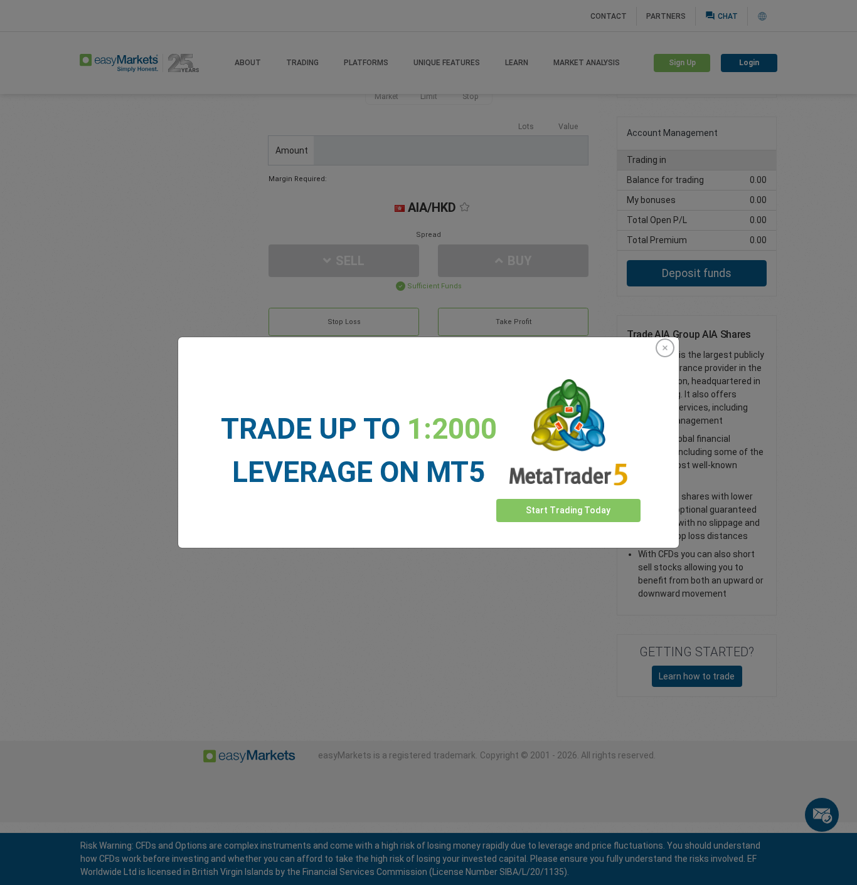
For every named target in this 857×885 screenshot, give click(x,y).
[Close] (665, 348)
